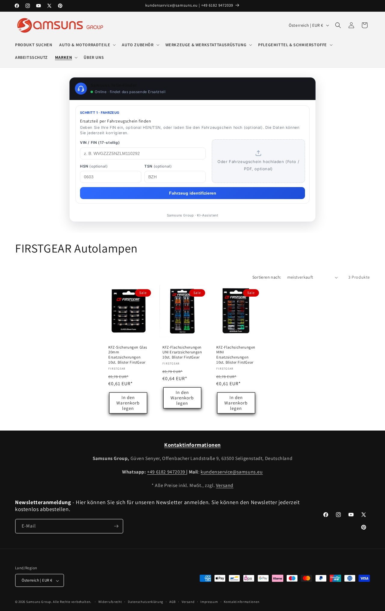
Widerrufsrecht (110, 602)
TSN (158, 166)
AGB (172, 602)
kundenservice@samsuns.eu (232, 472)
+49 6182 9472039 (166, 472)
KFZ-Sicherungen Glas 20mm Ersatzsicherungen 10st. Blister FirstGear (127, 355)
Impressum (209, 602)
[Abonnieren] (116, 526)
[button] (87, 44)
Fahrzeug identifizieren (192, 193)
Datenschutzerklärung (145, 602)
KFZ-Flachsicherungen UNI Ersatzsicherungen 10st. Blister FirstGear (182, 352)
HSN (94, 166)
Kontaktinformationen (241, 602)
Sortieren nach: (266, 277)
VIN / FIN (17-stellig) (100, 142)
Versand (224, 485)
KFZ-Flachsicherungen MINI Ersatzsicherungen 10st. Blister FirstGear (235, 355)
